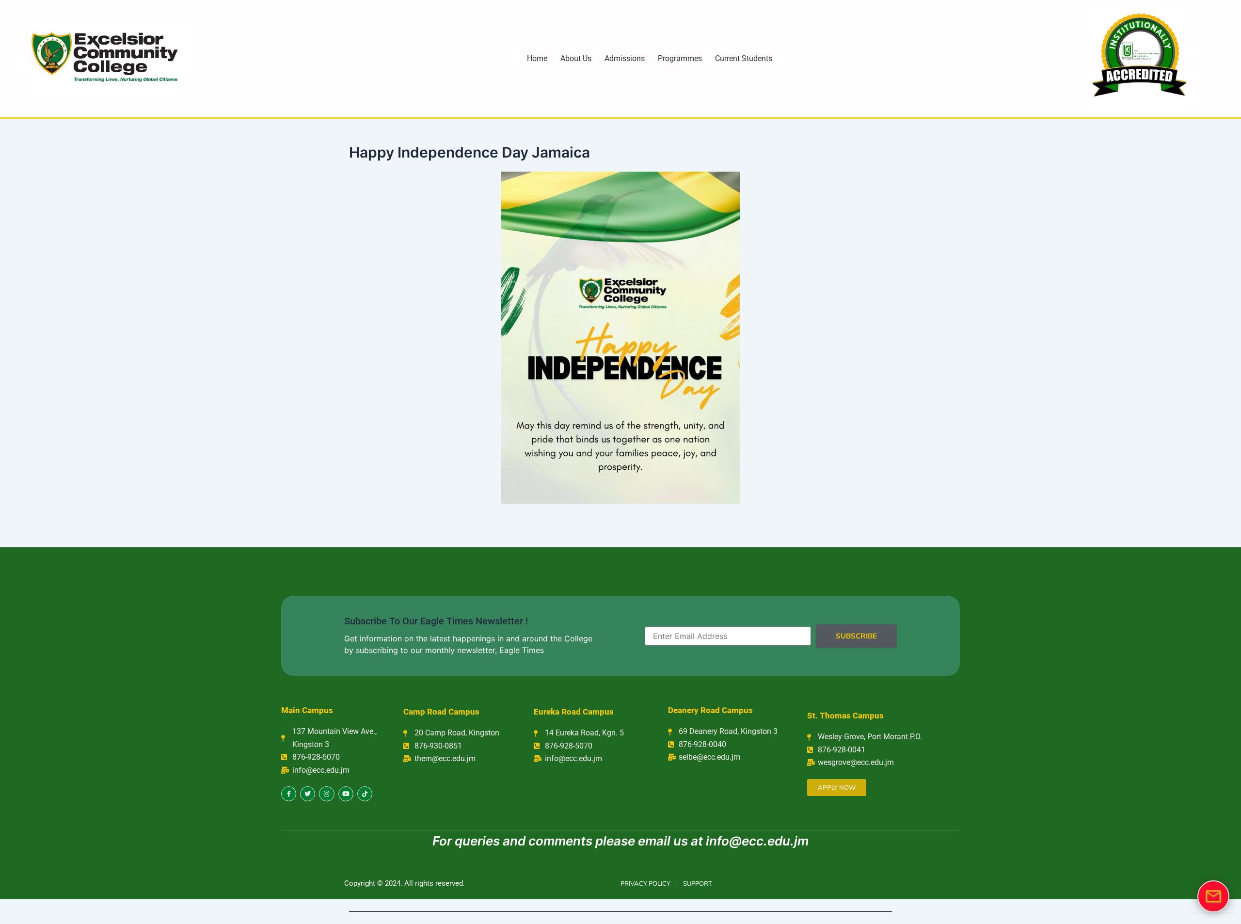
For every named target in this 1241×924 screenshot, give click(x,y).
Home (537, 58)
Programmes (680, 58)
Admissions (625, 58)
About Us (575, 58)
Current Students (743, 58)
